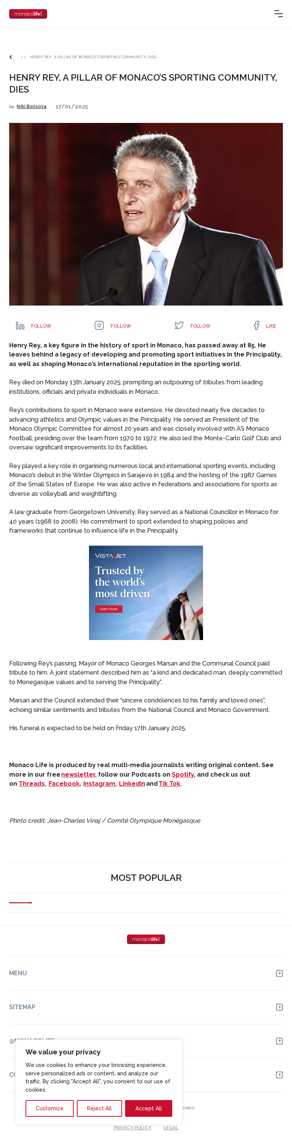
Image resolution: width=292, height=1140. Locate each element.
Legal (170, 1127)
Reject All (99, 1108)
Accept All (148, 1108)
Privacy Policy (132, 1127)
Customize (49, 1108)
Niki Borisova (31, 106)
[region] (98, 1082)
